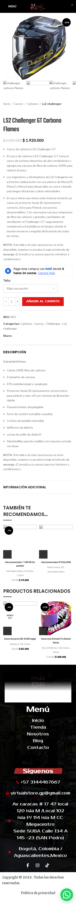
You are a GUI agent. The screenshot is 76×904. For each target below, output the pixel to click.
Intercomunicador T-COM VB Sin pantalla (20, 564)
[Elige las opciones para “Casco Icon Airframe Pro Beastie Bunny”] (43, 631)
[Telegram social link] (35, 335)
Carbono (33, 104)
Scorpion (13, 644)
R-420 (20, 644)
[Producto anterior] (62, 110)
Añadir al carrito (43, 301)
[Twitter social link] (20, 335)
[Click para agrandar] (10, 73)
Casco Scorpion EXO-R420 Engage (20, 639)
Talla (6, 280)
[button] (66, 894)
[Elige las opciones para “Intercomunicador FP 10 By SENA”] (43, 554)
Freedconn (28, 571)
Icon (43, 648)
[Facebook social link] (15, 335)
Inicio (7, 104)
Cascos (19, 104)
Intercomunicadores (14, 571)
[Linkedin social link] (30, 335)
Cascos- (66, 648)
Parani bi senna (53, 567)
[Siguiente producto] (71, 110)
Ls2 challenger (52, 104)
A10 (62, 567)
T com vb (20, 575)
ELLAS (59, 648)
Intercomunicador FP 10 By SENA (56, 562)
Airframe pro (51, 648)
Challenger (53, 323)
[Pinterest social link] (25, 335)
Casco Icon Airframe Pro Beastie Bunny (56, 641)
